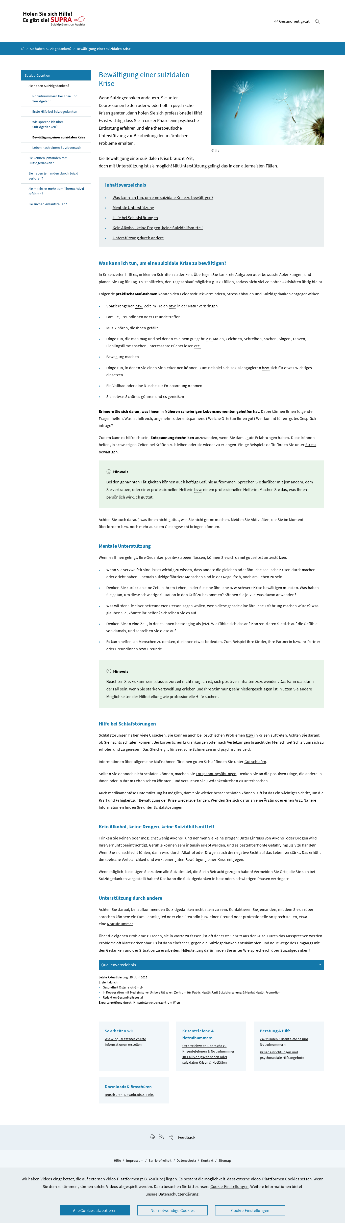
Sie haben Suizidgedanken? (50, 48)
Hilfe (117, 1160)
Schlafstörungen (168, 807)
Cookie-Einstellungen (229, 1186)
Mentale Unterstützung (133, 207)
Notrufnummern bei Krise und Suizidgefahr (55, 98)
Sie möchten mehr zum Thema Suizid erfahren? (56, 191)
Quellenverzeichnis (118, 965)
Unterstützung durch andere (138, 238)
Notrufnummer (120, 923)
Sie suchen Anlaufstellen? (48, 204)
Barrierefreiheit (160, 1160)
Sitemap (224, 1160)
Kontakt (207, 1160)
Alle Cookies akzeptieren (94, 1210)
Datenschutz (186, 1160)
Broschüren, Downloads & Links (129, 1094)
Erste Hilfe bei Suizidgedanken (54, 111)
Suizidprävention (37, 75)
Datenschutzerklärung (178, 1194)
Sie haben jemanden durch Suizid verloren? (53, 176)
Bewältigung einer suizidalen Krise (58, 137)
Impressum (135, 1160)
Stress (310, 444)
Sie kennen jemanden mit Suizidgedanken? (48, 160)
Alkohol (176, 837)
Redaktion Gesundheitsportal (123, 997)
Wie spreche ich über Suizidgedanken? (47, 124)
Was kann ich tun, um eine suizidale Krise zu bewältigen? (163, 197)
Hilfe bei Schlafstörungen (135, 217)
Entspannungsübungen (216, 773)
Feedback (186, 1137)
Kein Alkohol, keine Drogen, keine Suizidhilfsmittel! (158, 227)
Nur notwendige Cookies (172, 1210)
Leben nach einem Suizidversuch (56, 147)
